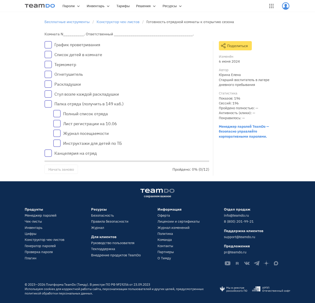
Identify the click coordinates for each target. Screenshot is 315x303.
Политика (165, 233)
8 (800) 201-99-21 (239, 221)
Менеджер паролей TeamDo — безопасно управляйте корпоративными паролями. (244, 131)
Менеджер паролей (40, 215)
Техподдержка (103, 249)
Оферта (164, 215)
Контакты (165, 246)
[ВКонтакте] (247, 263)
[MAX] (276, 263)
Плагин (30, 258)
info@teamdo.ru (236, 215)
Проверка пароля (39, 252)
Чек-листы (33, 221)
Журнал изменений (174, 227)
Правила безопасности (109, 221)
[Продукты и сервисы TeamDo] (271, 6)
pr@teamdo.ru (235, 252)
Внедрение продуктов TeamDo (116, 255)
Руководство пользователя (112, 243)
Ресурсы (170, 6)
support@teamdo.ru (239, 237)
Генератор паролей (40, 246)
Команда (165, 239)
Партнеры (166, 252)
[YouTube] (227, 263)
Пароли (68, 6)
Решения (143, 6)
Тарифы (123, 6)
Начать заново (61, 169)
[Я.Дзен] (266, 263)
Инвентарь (95, 6)
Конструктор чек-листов (44, 239)
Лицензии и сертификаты (179, 221)
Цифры (30, 233)
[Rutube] (237, 263)
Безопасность (102, 215)
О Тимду (164, 258)
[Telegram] (256, 263)
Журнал (97, 227)
